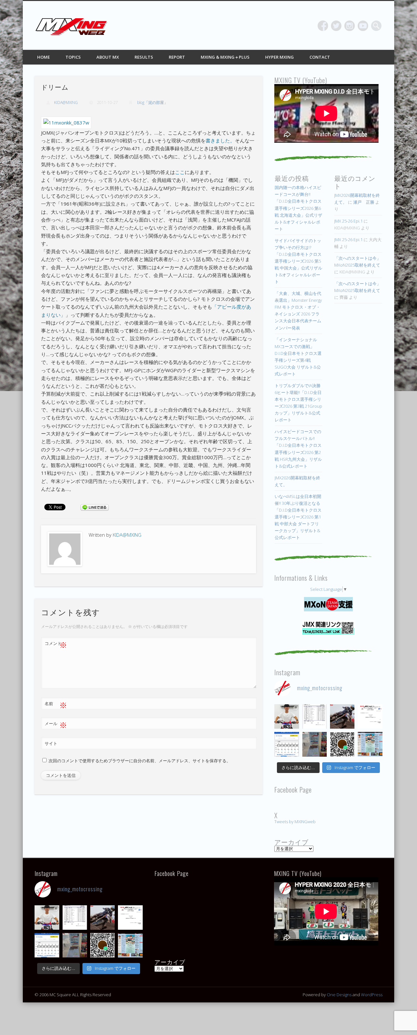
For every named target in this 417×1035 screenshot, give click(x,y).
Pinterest (349, 26)
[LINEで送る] (94, 506)
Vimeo (363, 26)
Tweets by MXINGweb (295, 821)
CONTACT (319, 57)
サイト (51, 743)
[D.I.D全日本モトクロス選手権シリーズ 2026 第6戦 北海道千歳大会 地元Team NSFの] (342, 744)
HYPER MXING (279, 57)
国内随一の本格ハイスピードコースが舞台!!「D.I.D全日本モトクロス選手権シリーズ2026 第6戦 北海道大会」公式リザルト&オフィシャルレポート (298, 207)
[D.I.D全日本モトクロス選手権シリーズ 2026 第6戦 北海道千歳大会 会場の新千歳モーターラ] (286, 744)
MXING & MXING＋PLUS (225, 57)
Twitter (336, 26)
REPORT (177, 57)
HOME (43, 57)
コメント (56, 644)
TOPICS (73, 57)
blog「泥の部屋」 (152, 102)
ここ (180, 172)
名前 (56, 704)
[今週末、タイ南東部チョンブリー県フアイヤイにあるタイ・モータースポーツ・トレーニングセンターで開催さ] (286, 716)
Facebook (323, 26)
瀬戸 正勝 (363, 202)
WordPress (371, 995)
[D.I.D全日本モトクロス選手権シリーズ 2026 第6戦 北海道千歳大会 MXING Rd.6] (314, 744)
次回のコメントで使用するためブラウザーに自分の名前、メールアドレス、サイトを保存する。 (140, 761)
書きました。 (220, 140)
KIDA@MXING (66, 102)
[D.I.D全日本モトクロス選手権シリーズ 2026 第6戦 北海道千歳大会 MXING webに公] (342, 716)
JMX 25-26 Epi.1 (348, 221)
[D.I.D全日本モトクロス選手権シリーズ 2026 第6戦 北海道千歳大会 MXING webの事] (370, 744)
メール (56, 724)
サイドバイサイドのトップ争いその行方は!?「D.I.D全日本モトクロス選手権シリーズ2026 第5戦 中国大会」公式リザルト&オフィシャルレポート (298, 261)
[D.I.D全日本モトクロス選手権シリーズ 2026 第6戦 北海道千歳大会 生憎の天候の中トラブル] (370, 716)
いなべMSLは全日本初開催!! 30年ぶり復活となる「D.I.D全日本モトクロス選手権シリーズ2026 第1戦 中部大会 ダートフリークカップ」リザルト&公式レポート (298, 516)
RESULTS (144, 57)
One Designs (339, 995)
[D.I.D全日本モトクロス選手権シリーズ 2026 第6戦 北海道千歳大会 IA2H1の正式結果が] (314, 716)
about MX (107, 57)
